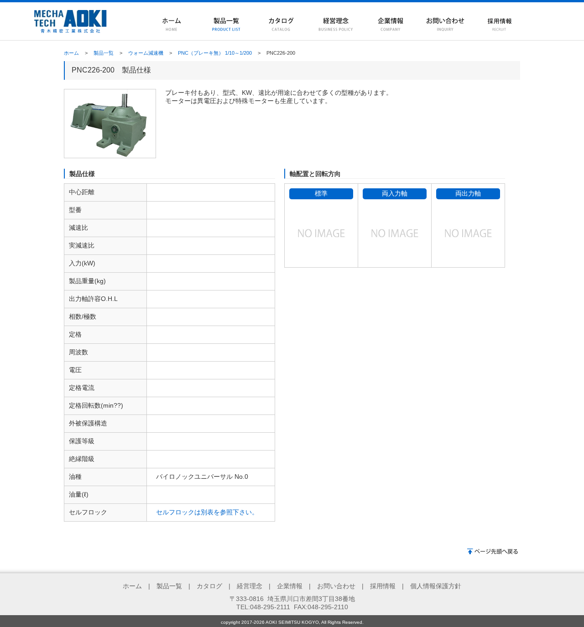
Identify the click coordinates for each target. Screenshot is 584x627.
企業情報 (289, 586)
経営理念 (249, 586)
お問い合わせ (336, 586)
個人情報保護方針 (435, 586)
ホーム (71, 53)
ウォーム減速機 (145, 53)
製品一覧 (104, 53)
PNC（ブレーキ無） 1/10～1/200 (215, 53)
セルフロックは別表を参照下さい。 (207, 512)
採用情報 (383, 586)
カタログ (209, 586)
